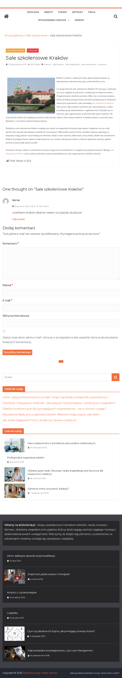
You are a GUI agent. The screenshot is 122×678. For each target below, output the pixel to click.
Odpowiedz (18, 219)
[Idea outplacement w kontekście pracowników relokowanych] (14, 445)
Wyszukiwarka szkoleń (52, 20)
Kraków (47, 64)
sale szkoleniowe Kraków (103, 103)
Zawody (79, 20)
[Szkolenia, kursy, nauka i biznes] (6, 16)
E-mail (7, 300)
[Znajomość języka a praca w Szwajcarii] (14, 576)
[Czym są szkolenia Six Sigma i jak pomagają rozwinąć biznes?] (14, 633)
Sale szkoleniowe (36, 35)
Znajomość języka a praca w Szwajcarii (49, 574)
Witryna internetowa (16, 315)
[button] (68, 20)
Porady (62, 12)
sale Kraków (58, 64)
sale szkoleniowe (88, 64)
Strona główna (14, 35)
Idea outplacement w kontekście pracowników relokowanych (61, 443)
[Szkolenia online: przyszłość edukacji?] (14, 491)
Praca (91, 12)
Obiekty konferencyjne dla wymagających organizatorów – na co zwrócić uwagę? (54, 408)
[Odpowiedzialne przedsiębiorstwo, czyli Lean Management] (14, 653)
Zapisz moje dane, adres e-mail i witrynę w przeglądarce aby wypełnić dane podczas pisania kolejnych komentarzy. (60, 340)
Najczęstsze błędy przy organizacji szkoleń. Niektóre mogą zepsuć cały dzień (51, 414)
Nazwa (8, 285)
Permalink (44, 206)
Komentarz (11, 243)
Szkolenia (33, 12)
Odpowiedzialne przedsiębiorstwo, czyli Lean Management (60, 650)
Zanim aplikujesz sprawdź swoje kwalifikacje (31, 555)
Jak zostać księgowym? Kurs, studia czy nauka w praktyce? (40, 420)
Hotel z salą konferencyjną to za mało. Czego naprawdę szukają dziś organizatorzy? (55, 397)
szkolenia (102, 64)
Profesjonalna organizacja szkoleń (25, 457)
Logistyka (12, 613)
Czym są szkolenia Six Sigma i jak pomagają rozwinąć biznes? (61, 631)
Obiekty (48, 12)
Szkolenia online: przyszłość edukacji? (48, 488)
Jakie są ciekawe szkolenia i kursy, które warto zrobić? (94, 673)
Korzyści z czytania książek (22, 592)
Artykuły (77, 12)
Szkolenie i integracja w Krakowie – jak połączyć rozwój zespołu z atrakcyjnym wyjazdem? (59, 403)
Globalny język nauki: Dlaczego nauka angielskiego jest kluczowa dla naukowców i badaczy (65, 472)
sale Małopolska (72, 64)
